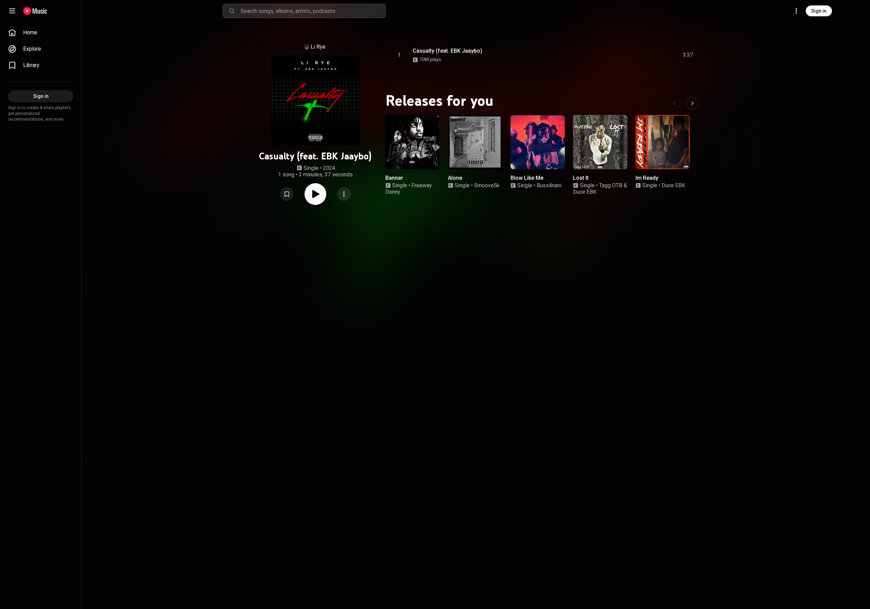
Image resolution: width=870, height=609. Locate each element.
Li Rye (318, 47)
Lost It (581, 178)
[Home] (35, 11)
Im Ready (647, 178)
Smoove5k (487, 185)
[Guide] (12, 11)
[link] (41, 32)
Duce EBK (584, 192)
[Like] (636, 55)
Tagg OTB (610, 185)
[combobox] (313, 11)
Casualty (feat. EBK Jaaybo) (447, 51)
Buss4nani (549, 185)
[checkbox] (688, 55)
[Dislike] (649, 55)
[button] (287, 194)
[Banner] (412, 142)
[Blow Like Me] (537, 142)
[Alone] (475, 142)
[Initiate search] (231, 10)
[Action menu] (344, 194)
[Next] (692, 103)
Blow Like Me (526, 178)
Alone (455, 178)
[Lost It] (600, 142)
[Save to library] (287, 194)
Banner (394, 178)
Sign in (818, 11)
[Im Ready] (663, 142)
